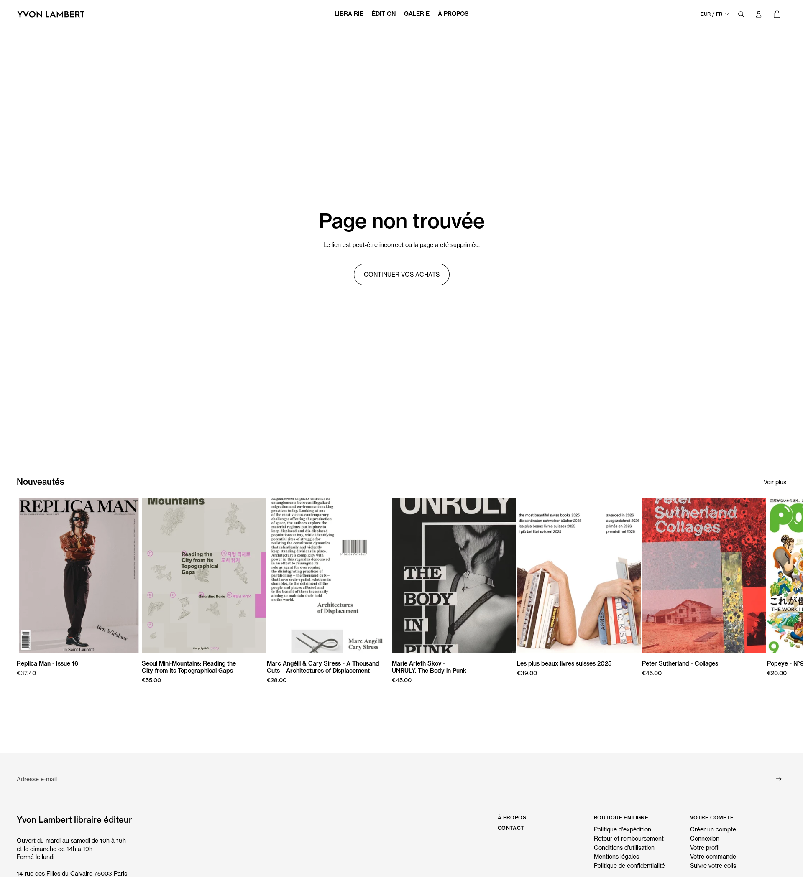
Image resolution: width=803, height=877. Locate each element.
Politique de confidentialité (629, 865)
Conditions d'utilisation (624, 847)
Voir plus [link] (775, 482)
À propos (512, 817)
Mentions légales (616, 856)
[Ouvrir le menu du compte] (758, 14)
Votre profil (704, 847)
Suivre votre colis (713, 865)
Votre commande (713, 856)
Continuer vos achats (402, 274)
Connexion (704, 838)
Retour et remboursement (629, 838)
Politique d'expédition (622, 829)
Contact (511, 828)
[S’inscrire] (779, 779)
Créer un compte (713, 829)
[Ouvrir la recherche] (741, 14)
